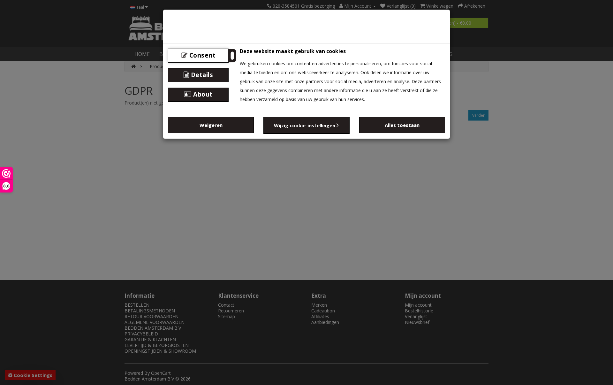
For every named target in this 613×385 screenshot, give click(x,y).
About (202, 94)
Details (201, 75)
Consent (201, 55)
